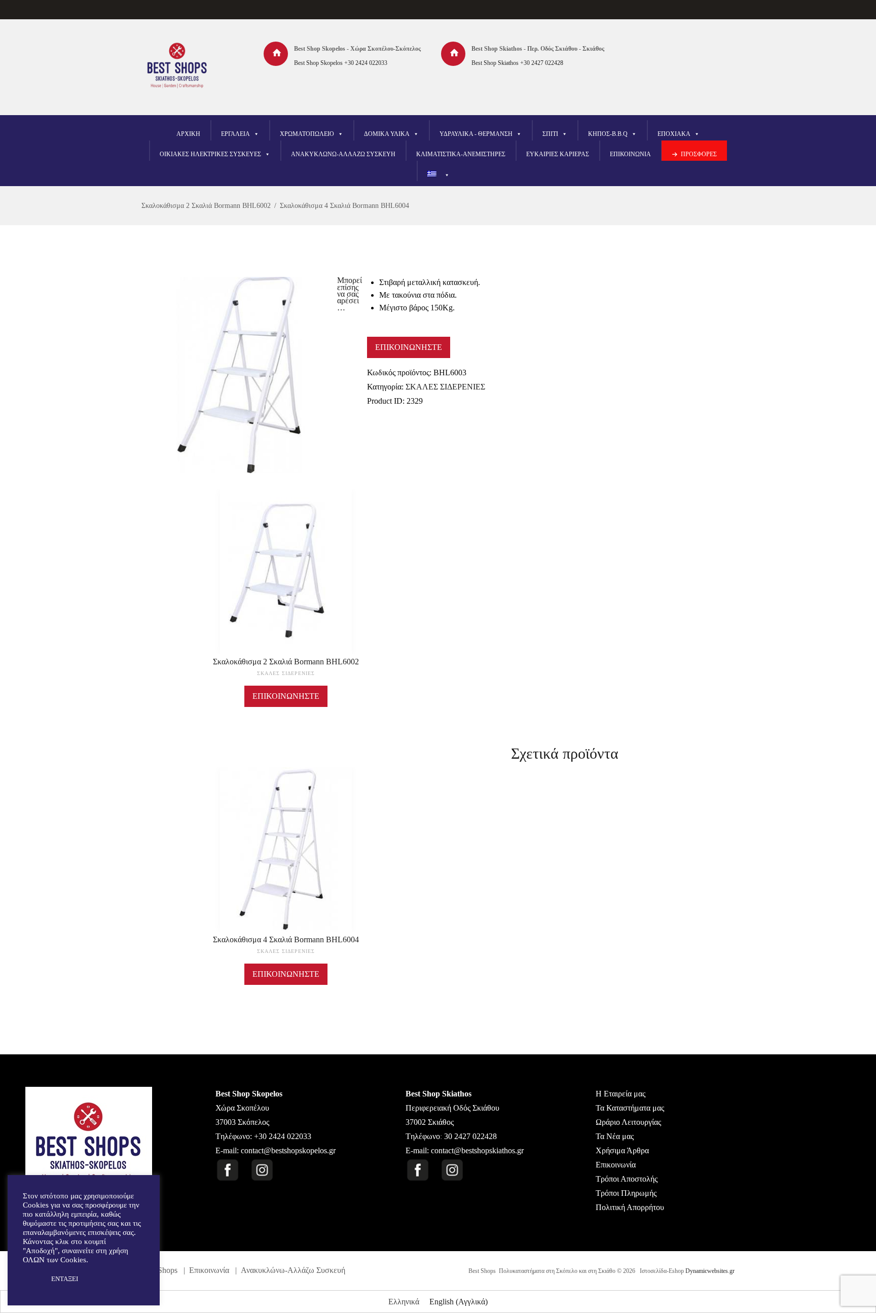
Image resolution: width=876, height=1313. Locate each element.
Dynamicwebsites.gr (710, 1270)
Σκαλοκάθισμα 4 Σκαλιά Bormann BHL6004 (344, 205)
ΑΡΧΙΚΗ (188, 133)
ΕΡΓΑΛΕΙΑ (235, 133)
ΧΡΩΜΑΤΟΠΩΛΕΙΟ (307, 133)
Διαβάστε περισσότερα (286, 581)
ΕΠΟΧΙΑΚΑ (674, 133)
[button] (31, 1279)
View (286, 556)
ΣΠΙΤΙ (550, 133)
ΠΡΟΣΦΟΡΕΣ (699, 154)
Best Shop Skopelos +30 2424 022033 (340, 62)
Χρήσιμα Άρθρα (622, 1150)
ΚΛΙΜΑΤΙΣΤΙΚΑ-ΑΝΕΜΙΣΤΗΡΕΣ (460, 154)
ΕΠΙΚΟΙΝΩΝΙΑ (630, 154)
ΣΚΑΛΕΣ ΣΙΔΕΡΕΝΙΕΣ (445, 386)
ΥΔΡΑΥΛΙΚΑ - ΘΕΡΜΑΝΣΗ (476, 133)
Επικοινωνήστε (408, 347)
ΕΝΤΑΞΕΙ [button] (64, 1279)
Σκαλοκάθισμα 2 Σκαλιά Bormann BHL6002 (206, 205)
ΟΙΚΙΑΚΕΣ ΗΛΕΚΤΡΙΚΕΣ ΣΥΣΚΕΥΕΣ (210, 154)
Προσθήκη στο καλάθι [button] (286, 859)
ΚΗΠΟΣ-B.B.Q (608, 133)
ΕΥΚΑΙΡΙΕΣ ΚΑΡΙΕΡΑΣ (557, 154)
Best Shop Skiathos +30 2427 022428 (517, 62)
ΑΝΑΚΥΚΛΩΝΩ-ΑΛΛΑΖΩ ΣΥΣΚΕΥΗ (343, 154)
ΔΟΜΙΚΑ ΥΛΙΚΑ (387, 133)
